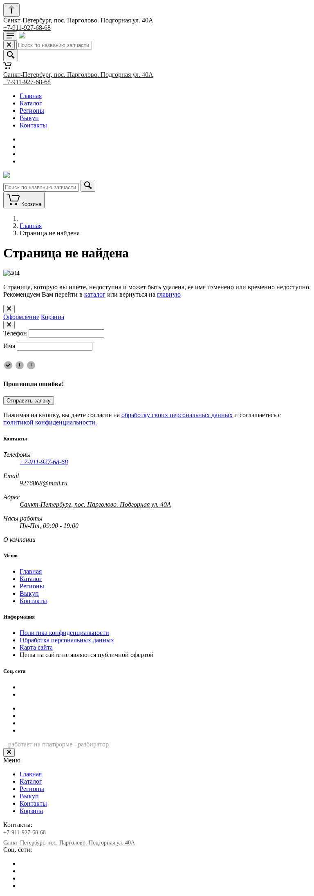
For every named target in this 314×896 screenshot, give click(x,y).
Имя (9, 345)
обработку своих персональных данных (177, 414)
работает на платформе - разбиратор (58, 744)
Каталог (31, 103)
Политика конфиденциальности (64, 632)
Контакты (33, 125)
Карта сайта (36, 647)
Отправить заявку (29, 401)
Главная (31, 95)
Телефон (15, 333)
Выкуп (29, 117)
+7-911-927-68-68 (27, 27)
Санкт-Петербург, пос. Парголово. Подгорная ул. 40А (78, 20)
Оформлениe (21, 316)
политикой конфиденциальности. (50, 422)
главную (169, 294)
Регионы (32, 110)
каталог (94, 294)
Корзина (52, 316)
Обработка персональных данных (67, 640)
